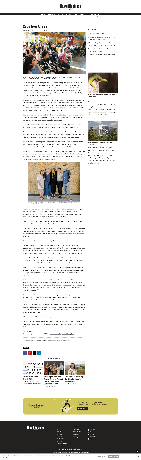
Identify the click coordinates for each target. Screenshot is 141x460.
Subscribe (60, 434)
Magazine (51, 14)
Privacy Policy (60, 442)
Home (35, 429)
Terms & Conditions (62, 443)
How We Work (60, 438)
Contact (59, 440)
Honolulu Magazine (77, 438)
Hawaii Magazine (77, 431)
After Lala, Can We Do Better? (97, 33)
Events (60, 14)
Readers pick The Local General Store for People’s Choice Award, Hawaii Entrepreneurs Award (53, 380)
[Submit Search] (98, 16)
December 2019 (42, 340)
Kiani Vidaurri (37, 383)
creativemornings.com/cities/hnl (62, 334)
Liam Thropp (93, 99)
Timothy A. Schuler (43, 30)
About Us (59, 431)
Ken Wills (92, 145)
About (82, 14)
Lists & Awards (71, 14)
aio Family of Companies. (83, 452)
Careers (59, 433)
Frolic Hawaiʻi (76, 429)
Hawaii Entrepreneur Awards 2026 (30, 378)
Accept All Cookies (113, 456)
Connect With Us (94, 14)
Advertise (59, 436)
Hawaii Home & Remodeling (76, 433)
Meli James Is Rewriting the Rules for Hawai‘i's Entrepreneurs (74, 379)
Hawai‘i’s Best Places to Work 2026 (101, 143)
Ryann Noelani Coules (31, 381)
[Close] (138, 456)
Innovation (26, 347)
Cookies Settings (101, 456)
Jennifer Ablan (27, 383)
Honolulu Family (77, 436)
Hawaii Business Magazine (70, 7)
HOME (43, 14)
